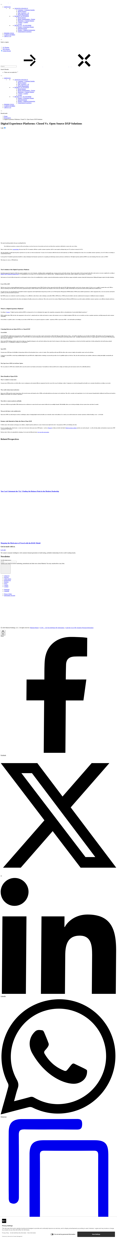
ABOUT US (7, 36)
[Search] (43, 66)
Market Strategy (22, 11)
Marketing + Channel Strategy (26, 21)
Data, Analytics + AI (23, 13)
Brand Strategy (22, 17)
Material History (34, 627)
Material (50, 427)
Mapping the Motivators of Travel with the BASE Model (20, 543)
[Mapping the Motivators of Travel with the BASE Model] (47, 540)
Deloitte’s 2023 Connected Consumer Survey (10, 274)
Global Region (7, 51)
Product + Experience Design (26, 27)
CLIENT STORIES (9, 34)
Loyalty (20, 24)
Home (5, 116)
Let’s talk (3, 550)
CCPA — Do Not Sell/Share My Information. (52, 627)
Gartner (8, 312)
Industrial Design (22, 28)
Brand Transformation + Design (26, 19)
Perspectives (7, 118)
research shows (16, 249)
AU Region (6, 47)
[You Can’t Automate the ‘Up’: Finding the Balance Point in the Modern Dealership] (47, 488)
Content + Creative (23, 22)
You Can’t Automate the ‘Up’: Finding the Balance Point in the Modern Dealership (30, 491)
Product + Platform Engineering (26, 30)
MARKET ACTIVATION (21, 16)
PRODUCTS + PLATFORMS (22, 25)
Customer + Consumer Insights (26, 10)
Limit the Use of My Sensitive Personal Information (79, 627)
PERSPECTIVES (9, 33)
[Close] (1, 39)
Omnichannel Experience (25, 31)
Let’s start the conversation (43, 432)
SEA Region (6, 49)
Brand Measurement (23, 14)
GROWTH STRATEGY (21, 8)
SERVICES (7, 7)
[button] (2, 53)
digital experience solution (71, 427)
